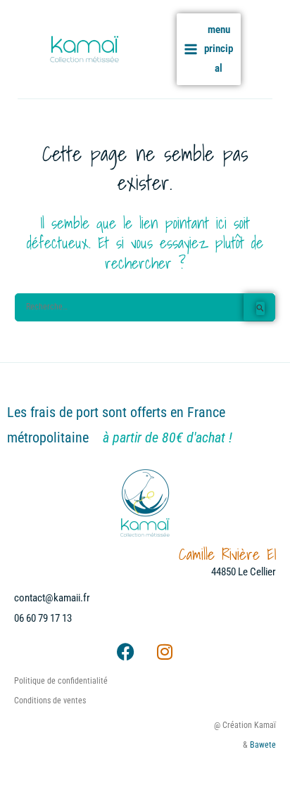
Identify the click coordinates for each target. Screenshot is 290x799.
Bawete (263, 745)
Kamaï (143, 49)
